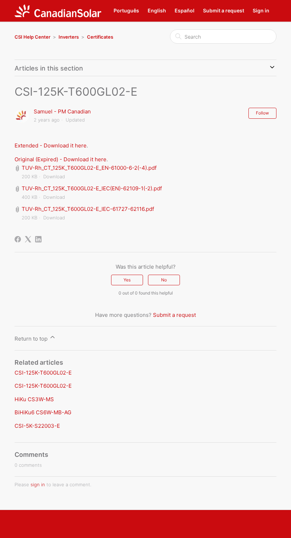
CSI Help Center (32, 37)
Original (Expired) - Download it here (60, 159)
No (164, 279)
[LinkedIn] (38, 239)
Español (184, 10)
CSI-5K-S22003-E (37, 425)
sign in (38, 484)
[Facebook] (18, 239)
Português (126, 10)
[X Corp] (28, 239)
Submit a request (223, 10)
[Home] (58, 10)
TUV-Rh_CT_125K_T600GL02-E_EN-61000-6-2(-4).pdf (89, 167)
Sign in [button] (261, 10)
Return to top (32, 338)
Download (54, 176)
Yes (127, 279)
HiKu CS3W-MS (34, 399)
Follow (262, 113)
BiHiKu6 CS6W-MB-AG (43, 412)
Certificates (100, 37)
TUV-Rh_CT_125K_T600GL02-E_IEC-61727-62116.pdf (88, 209)
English (157, 10)
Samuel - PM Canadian (62, 111)
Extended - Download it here (51, 145)
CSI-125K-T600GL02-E (43, 372)
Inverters (69, 37)
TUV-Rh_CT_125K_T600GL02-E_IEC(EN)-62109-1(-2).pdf (92, 188)
